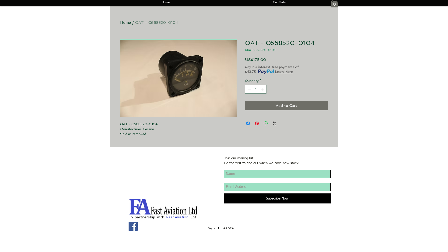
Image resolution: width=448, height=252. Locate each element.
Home (125, 22)
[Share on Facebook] (248, 123)
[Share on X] (274, 123)
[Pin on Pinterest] (257, 123)
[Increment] (263, 89)
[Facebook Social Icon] (133, 226)
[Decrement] (249, 89)
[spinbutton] (256, 89)
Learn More (284, 72)
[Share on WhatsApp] (266, 123)
